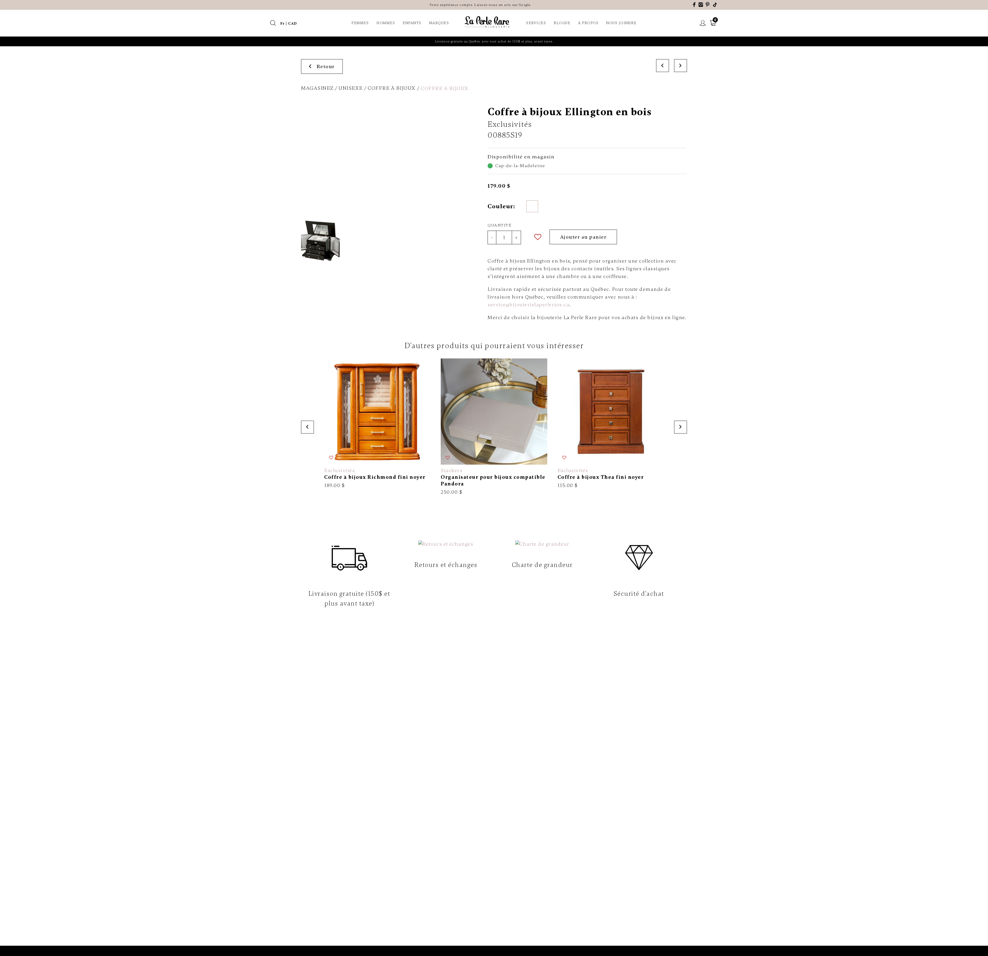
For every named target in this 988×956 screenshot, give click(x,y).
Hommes (385, 23)
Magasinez (317, 88)
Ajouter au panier (583, 237)
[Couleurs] (532, 206)
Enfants (412, 23)
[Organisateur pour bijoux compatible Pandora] (494, 427)
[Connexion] (703, 23)
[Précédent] (662, 65)
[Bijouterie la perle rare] (487, 22)
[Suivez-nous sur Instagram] (701, 4)
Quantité (499, 225)
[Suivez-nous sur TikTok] (715, 4)
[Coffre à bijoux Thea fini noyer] (611, 423)
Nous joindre (621, 23)
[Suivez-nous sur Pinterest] (708, 4)
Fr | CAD (288, 23)
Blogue (562, 23)
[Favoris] (538, 237)
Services (536, 23)
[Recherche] (273, 23)
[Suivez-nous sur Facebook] (694, 4)
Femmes (360, 23)
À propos (588, 23)
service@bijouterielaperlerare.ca (528, 304)
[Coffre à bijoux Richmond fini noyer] (377, 423)
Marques (439, 23)
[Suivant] (680, 65)
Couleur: (501, 206)
